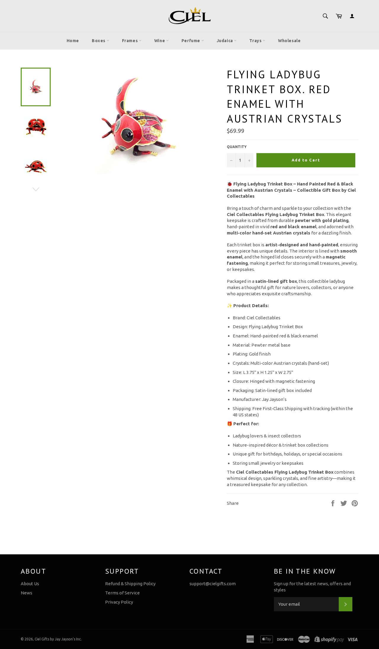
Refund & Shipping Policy (130, 583)
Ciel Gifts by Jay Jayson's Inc (58, 639)
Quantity (237, 147)
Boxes (99, 40)
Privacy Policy (119, 601)
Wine (160, 40)
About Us (30, 583)
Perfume (191, 40)
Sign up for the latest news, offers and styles (312, 586)
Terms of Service (122, 592)
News (26, 592)
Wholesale (289, 40)
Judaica (225, 40)
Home (73, 40)
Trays (256, 40)
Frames (130, 40)
